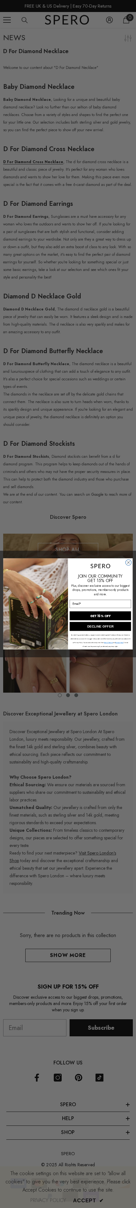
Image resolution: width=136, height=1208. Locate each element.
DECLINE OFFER (100, 627)
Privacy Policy (119, 643)
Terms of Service (108, 643)
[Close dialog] (128, 562)
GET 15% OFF (100, 616)
